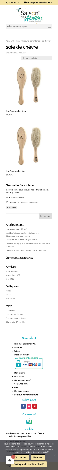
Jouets (8, 291)
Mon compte (19, 373)
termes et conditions (29, 203)
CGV (16, 387)
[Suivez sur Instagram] (29, 406)
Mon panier (19, 376)
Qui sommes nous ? (22, 380)
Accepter (21, 457)
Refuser (37, 457)
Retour (17, 351)
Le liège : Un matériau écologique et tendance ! (26, 250)
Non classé (10, 298)
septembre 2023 (13, 275)
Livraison (18, 347)
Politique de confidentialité (26, 395)
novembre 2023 (13, 271)
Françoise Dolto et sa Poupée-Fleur (21, 240)
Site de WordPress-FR (15, 322)
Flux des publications (15, 314)
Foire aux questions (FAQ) (25, 344)
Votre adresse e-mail (15, 197)
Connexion (10, 310)
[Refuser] (54, 455)
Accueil (9, 41)
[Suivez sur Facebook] (23, 406)
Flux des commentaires (16, 318)
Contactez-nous (21, 384)
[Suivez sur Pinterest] (34, 406)
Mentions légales (21, 391)
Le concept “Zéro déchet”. (16, 229)
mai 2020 (10, 279)
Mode (8, 295)
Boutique (17, 41)
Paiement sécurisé (22, 355)
